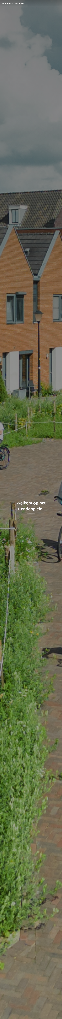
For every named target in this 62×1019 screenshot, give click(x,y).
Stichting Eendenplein (13, 3)
